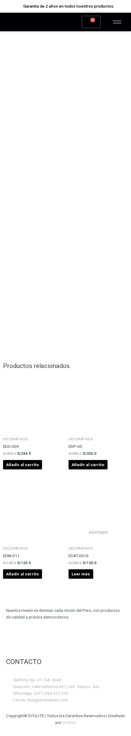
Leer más (81, 573)
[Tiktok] (46, 641)
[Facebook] (13, 641)
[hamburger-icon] (117, 22)
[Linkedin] (62, 641)
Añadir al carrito (22, 464)
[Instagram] (29, 641)
